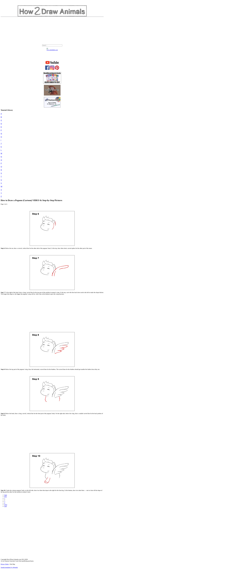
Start (5, 495)
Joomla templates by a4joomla (9, 567)
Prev (5, 496)
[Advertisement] (52, 31)
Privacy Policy (5, 564)
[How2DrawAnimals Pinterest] (57, 69)
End (5, 506)
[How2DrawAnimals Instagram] (52, 69)
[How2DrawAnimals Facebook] (47, 69)
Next (5, 504)
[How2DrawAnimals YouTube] (52, 64)
